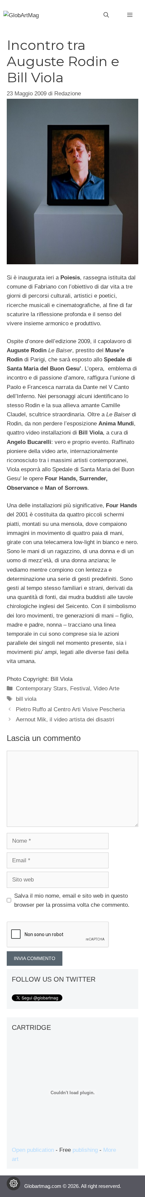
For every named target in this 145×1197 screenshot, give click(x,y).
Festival (80, 688)
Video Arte (106, 688)
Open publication (33, 1150)
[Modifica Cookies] (13, 1183)
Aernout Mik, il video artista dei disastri (65, 719)
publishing (85, 1150)
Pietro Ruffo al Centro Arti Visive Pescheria (70, 709)
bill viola (26, 699)
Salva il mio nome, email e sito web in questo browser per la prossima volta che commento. (71, 900)
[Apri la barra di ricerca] (106, 15)
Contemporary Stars (41, 688)
